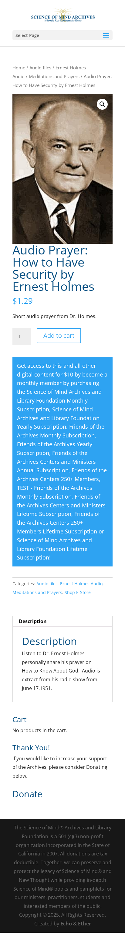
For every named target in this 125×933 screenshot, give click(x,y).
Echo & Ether (75, 923)
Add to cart (58, 335)
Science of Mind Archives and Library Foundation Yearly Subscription (58, 418)
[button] (102, 104)
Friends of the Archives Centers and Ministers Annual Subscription (56, 461)
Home (18, 68)
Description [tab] (33, 621)
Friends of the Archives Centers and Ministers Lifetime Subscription (61, 505)
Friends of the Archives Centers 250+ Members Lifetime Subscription (58, 522)
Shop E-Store (78, 592)
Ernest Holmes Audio (81, 583)
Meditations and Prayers (54, 76)
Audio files (40, 68)
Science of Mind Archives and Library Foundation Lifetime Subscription (54, 548)
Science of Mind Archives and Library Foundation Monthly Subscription (59, 400)
